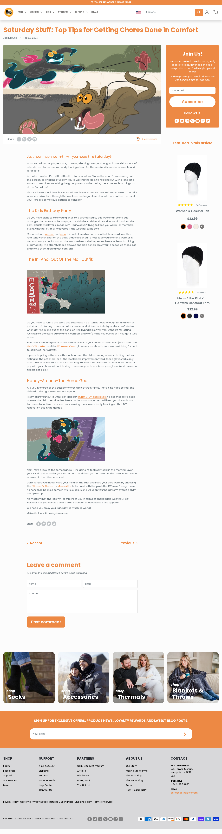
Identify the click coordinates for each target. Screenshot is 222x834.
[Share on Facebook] (19, 139)
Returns (43, 775)
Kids (48, 12)
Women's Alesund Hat (192, 211)
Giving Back (83, 780)
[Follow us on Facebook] (177, 121)
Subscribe (192, 102)
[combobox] (169, 12)
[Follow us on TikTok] (203, 121)
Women (34, 12)
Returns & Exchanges (61, 801)
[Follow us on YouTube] (197, 121)
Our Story (131, 766)
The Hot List (83, 785)
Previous (127, 543)
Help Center (45, 785)
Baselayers (9, 770)
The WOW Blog (134, 780)
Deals (94, 12)
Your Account (47, 766)
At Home (63, 12)
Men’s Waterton (36, 346)
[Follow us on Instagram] (187, 121)
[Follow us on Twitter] (182, 121)
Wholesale (83, 775)
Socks (6, 766)
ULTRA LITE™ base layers (92, 396)
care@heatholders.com (184, 792)
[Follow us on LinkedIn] (208, 121)
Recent (36, 543)
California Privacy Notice (34, 801)
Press (129, 785)
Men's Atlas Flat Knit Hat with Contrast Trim (192, 300)
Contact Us (45, 790)
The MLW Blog (134, 775)
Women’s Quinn (66, 346)
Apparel (7, 775)
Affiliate (81, 770)
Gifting (80, 12)
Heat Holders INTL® (136, 790)
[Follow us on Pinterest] (192, 121)
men (63, 234)
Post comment (46, 622)
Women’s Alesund (43, 486)
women (49, 234)
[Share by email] (34, 139)
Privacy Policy (11, 801)
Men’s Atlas (65, 486)
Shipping (44, 770)
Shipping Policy (83, 801)
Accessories (10, 780)
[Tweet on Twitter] (29, 139)
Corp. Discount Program (90, 766)
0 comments (149, 139)
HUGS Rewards (47, 780)
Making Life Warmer (137, 770)
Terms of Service (103, 801)
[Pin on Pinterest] (24, 139)
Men (20, 12)
